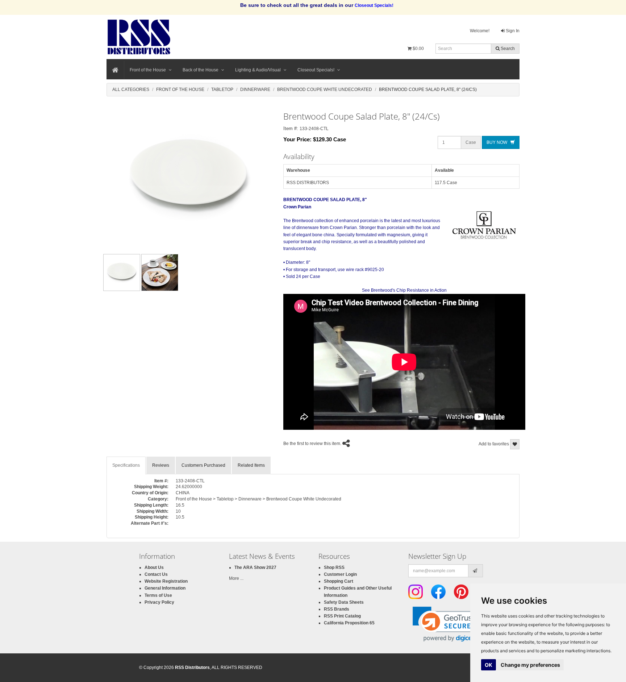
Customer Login (340, 574)
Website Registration (166, 581)
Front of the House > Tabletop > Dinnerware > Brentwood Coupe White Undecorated (258, 499)
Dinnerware (255, 89)
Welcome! (479, 30)
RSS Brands (336, 609)
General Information (165, 588)
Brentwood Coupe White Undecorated (324, 89)
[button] (447, 624)
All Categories (130, 89)
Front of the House (148, 69)
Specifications (126, 465)
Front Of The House (180, 89)
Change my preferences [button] (530, 665)
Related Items (251, 465)
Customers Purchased (203, 465)
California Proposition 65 (349, 622)
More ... (236, 578)
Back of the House (200, 69)
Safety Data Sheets (344, 602)
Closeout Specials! (315, 69)
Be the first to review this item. (312, 443)
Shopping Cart (338, 581)
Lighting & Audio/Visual (258, 69)
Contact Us (156, 574)
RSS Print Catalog (342, 616)
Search (507, 48)
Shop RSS (334, 567)
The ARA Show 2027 (255, 567)
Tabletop (222, 89)
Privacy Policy (159, 602)
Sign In (512, 30)
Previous (91, 272)
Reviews (160, 465)
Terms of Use (158, 595)
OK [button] (488, 665)
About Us (154, 567)
